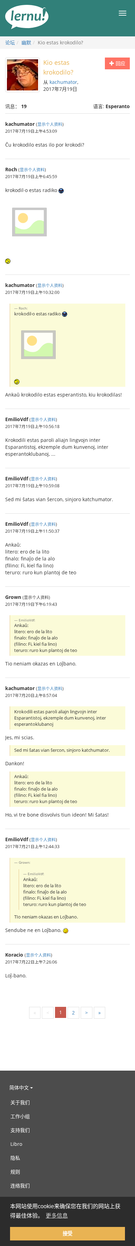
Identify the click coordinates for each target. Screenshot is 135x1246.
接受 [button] (67, 1233)
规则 (15, 1171)
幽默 (26, 42)
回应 (119, 63)
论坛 (10, 42)
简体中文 (19, 1087)
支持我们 (20, 1130)
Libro (16, 1144)
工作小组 (20, 1116)
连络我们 (20, 1185)
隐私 (15, 1157)
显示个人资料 (49, 124)
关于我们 (20, 1102)
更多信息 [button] (57, 1216)
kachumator (63, 82)
